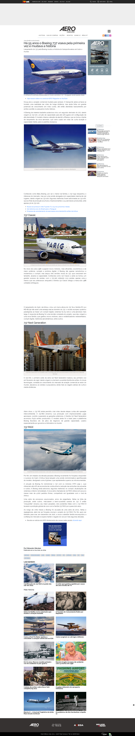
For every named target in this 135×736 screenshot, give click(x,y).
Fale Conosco (64, 734)
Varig (74, 555)
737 (78, 555)
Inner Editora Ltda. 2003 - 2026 (50, 734)
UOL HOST (44, 1)
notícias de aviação (35, 555)
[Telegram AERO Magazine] (108, 35)
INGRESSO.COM (36, 1)
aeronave (27, 555)
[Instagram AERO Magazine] (110, 35)
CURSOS (56, 1)
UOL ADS (68, 1)
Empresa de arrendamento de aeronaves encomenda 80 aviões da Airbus (52, 211)
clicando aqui (76, 520)
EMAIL (111, 1)
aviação (48, 555)
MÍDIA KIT (85, 35)
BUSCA (94, 1)
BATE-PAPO (103, 1)
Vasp (82, 555)
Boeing (53, 555)
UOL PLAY (62, 1)
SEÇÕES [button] (61, 35)
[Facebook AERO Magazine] (105, 35)
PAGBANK (50, 1)
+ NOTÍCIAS (41, 35)
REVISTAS (70, 35)
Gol (64, 555)
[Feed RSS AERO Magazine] (103, 35)
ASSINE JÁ (77, 35)
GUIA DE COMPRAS (52, 35)
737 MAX (59, 555)
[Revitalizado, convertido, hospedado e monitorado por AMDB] (110, 734)
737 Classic (27, 558)
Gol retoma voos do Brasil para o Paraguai (41, 209)
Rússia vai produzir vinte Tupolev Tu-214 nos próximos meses (48, 207)
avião (43, 555)
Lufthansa (69, 555)
